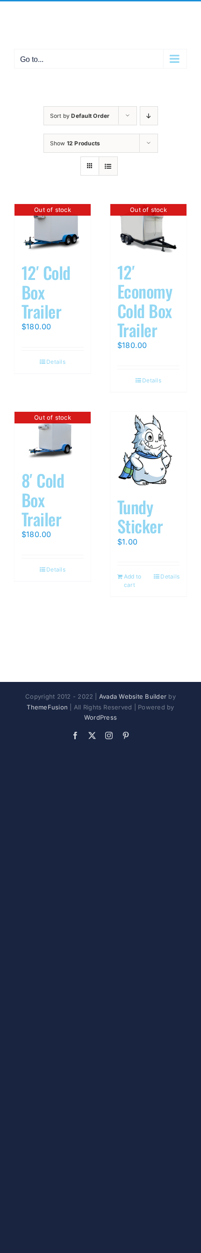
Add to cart (132, 580)
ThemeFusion (47, 707)
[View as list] (108, 166)
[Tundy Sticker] (148, 450)
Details (55, 361)
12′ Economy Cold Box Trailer (144, 300)
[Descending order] (149, 115)
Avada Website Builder (132, 696)
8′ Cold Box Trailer (43, 499)
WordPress (100, 717)
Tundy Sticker (140, 516)
